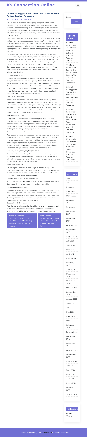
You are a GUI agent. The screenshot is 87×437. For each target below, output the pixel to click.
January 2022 (71, 207)
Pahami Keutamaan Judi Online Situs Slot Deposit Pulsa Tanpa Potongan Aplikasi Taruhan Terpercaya (72, 120)
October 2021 (71, 225)
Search (69, 17)
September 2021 (71, 231)
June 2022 (70, 183)
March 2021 (71, 258)
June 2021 (70, 245)
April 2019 (70, 379)
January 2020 (72, 332)
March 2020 (71, 321)
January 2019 (71, 394)
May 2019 (70, 374)
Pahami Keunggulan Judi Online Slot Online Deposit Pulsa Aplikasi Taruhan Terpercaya (72, 96)
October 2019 (72, 350)
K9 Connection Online (31, 5)
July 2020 (70, 303)
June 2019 (70, 370)
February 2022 (70, 201)
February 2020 (70, 326)
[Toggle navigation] (78, 4)
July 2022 (70, 178)
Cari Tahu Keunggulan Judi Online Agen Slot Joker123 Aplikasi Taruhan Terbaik (71, 52)
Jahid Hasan (46, 432)
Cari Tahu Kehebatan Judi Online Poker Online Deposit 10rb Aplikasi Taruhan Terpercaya (71, 74)
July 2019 (70, 366)
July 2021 (70, 241)
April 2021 (70, 254)
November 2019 (70, 344)
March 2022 (71, 196)
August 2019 (71, 361)
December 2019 (70, 337)
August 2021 (71, 237)
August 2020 (71, 299)
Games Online (69, 414)
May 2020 (70, 312)
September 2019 (71, 356)
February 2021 (70, 264)
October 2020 (72, 288)
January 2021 (71, 270)
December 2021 (70, 212)
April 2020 (70, 316)
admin (11, 19)
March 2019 (71, 383)
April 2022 (70, 192)
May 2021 (70, 250)
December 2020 (70, 275)
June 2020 (70, 308)
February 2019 (70, 389)
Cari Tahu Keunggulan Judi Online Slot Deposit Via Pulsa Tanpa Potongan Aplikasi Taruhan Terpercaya (71, 148)
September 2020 (71, 293)
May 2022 (70, 187)
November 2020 (70, 282)
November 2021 (70, 219)
